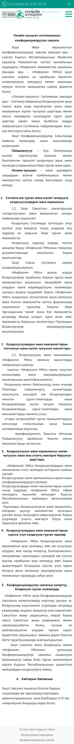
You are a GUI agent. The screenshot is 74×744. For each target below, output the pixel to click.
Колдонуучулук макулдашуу (37, 735)
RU (69, 4)
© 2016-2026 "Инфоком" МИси (37, 729)
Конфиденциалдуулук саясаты (37, 740)
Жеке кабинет (51, 12)
